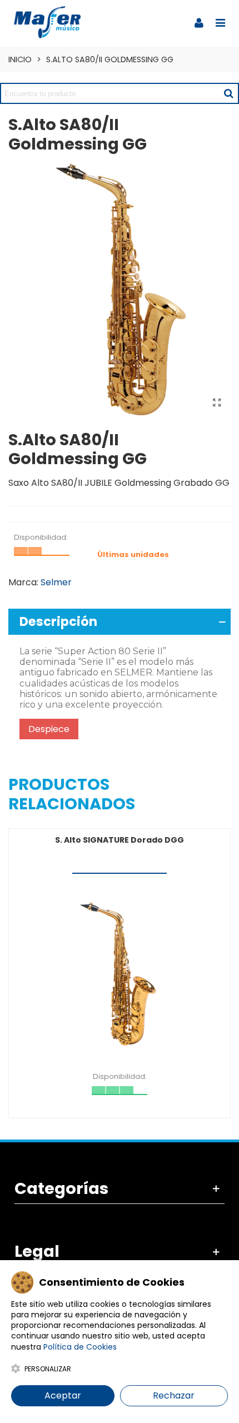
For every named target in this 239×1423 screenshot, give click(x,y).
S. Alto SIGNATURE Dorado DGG (119, 839)
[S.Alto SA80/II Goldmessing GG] (216, 403)
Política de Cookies (80, 1346)
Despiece (48, 729)
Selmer (56, 582)
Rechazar (174, 1395)
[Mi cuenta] (199, 22)
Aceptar (62, 1395)
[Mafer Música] (47, 22)
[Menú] (220, 22)
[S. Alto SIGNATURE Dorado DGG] (119, 974)
